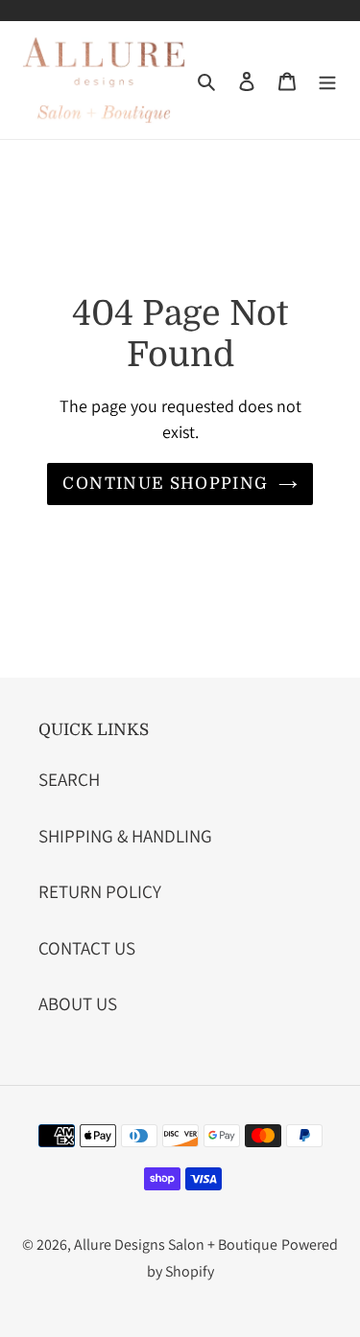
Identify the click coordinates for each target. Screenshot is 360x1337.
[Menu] (327, 80)
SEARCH (69, 779)
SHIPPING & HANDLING (125, 835)
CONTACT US (86, 947)
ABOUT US (77, 1003)
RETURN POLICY (99, 891)
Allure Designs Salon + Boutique (175, 1244)
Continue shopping (165, 483)
